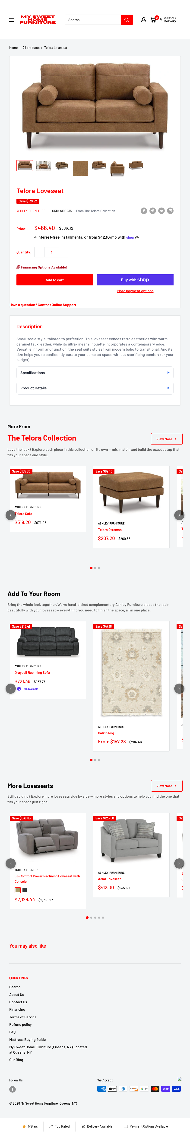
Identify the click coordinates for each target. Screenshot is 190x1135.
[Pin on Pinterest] (152, 210)
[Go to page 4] (99, 918)
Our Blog (16, 1059)
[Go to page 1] (91, 568)
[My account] (143, 19)
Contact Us (18, 1002)
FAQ (12, 1031)
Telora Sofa (23, 514)
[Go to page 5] (103, 918)
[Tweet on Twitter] (161, 210)
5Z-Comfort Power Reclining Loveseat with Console (47, 878)
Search (15, 987)
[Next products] (179, 515)
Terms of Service (23, 1017)
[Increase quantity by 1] (64, 252)
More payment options (135, 290)
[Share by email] (170, 210)
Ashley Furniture (30, 211)
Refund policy (20, 1024)
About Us (16, 994)
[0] (153, 19)
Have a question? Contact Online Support (43, 304)
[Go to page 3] (99, 568)
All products (31, 48)
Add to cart (55, 280)
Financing (17, 1009)
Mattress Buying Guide (27, 1039)
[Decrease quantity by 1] (39, 252)
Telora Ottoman (110, 530)
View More (164, 439)
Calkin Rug (106, 733)
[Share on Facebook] (144, 210)
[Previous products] (11, 515)
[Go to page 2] (95, 568)
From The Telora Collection (95, 211)
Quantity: (24, 252)
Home (13, 48)
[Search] (127, 20)
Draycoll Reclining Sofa (32, 672)
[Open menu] (11, 20)
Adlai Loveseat (109, 879)
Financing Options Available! (43, 267)
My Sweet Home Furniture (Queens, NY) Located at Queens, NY (48, 1049)
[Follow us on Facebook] (12, 1089)
